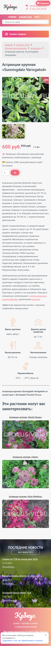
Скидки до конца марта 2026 (16, 592)
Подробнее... (8, 566)
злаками (36, 299)
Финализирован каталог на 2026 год (20, 575)
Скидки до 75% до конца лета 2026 (20, 559)
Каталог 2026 (25, 17)
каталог (16, 623)
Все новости (25, 552)
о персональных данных (26, 626)
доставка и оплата (30, 623)
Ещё (36, 17)
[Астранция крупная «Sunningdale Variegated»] (13, 131)
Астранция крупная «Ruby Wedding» (25, 496)
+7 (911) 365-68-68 (37, 8)
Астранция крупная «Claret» (25, 457)
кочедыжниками (38, 295)
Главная (12, 17)
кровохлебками (10, 299)
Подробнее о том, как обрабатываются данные (22, 640)
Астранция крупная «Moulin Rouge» (25, 417)
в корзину (15, 172)
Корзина (44, 3)
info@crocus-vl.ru (37, 5)
